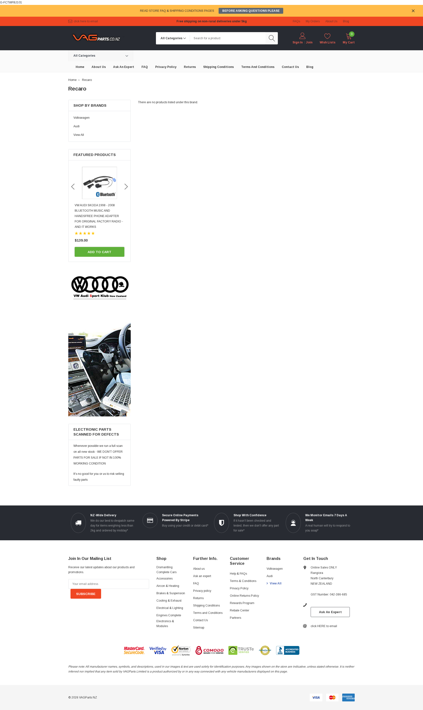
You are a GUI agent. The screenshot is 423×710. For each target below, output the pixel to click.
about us (331, 21)
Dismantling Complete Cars (166, 570)
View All (78, 135)
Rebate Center (239, 610)
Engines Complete (168, 615)
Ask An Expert (330, 612)
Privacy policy (202, 591)
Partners (235, 618)
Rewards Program (242, 603)
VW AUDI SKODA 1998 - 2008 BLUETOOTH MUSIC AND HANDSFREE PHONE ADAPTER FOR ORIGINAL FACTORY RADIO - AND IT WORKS (99, 216)
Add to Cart (99, 252)
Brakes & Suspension (170, 593)
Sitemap (198, 627)
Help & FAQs (238, 573)
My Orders (313, 21)
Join (309, 42)
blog (346, 21)
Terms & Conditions (243, 581)
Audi (76, 126)
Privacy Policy (239, 588)
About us (199, 568)
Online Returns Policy (244, 595)
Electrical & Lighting (169, 608)
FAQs (296, 21)
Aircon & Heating (167, 586)
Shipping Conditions (206, 605)
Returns (198, 598)
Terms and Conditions (208, 613)
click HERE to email (86, 21)
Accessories (164, 578)
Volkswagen (81, 117)
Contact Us (200, 620)
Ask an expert (202, 576)
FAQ (196, 583)
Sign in (298, 42)
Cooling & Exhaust (168, 600)
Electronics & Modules (165, 624)
